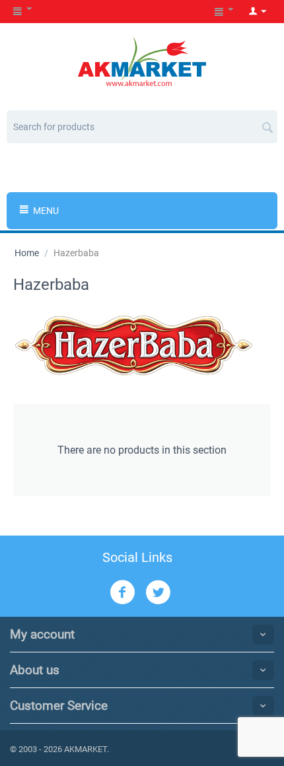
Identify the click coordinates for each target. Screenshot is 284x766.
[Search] (267, 122)
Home (27, 253)
